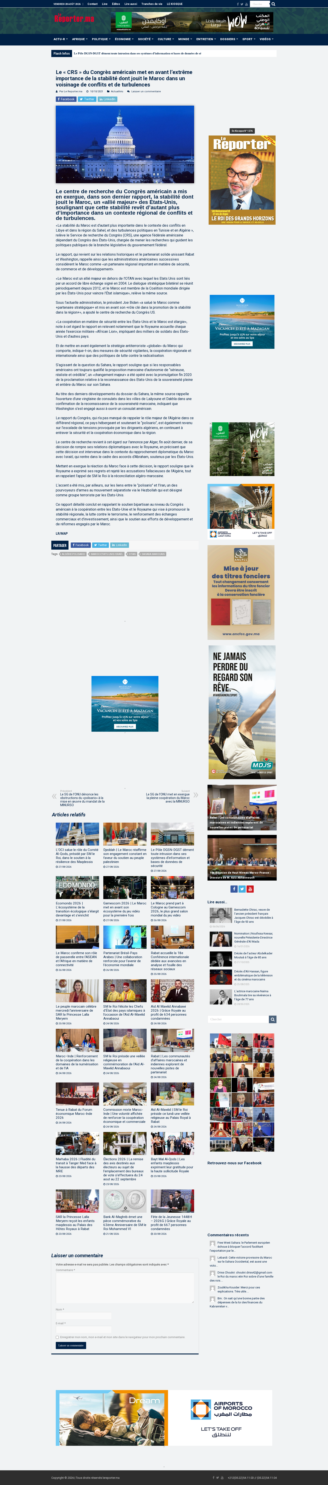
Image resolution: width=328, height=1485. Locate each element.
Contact (92, 4)
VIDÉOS (265, 39)
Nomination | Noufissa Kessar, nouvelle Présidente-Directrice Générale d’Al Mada (253, 937)
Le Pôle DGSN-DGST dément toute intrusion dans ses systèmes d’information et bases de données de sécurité (172, 858)
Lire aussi (131, 4)
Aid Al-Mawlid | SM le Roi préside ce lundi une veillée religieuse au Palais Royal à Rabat (171, 1116)
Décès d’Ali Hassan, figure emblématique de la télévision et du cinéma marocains (253, 975)
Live (105, 4)
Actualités (117, 91)
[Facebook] (238, 4)
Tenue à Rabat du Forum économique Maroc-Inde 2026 (74, 1114)
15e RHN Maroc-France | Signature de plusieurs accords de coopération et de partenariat (237, 872)
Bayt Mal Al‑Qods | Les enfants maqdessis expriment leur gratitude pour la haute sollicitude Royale (172, 1165)
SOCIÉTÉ (144, 39)
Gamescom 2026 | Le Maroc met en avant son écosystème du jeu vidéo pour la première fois (124, 909)
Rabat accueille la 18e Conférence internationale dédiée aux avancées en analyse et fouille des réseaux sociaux (170, 961)
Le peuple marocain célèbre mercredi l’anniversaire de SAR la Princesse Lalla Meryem (76, 1012)
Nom (60, 1309)
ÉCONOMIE (123, 39)
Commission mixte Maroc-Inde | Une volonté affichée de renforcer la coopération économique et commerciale (124, 1116)
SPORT (247, 39)
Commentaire (65, 1270)
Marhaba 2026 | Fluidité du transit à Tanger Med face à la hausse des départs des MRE (76, 1165)
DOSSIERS (227, 39)
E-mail (61, 1323)
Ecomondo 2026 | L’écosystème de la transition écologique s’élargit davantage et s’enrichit (77, 909)
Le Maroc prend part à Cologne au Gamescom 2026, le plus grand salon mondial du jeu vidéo (169, 909)
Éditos (116, 4)
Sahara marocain (153, 554)
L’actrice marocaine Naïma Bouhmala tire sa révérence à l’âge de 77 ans (252, 995)
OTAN (132, 554)
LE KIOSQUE (175, 4)
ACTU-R (59, 39)
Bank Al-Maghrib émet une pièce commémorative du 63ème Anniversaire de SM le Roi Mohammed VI (124, 1223)
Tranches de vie (151, 4)
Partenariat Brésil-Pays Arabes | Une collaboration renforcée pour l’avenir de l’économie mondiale (122, 959)
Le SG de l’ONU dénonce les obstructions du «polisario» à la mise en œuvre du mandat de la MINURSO (82, 798)
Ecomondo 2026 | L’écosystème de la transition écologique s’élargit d (117, 53)
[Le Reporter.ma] (75, 17)
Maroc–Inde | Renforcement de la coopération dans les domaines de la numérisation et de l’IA (77, 1062)
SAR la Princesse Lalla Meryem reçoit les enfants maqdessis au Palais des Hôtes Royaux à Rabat (75, 1223)
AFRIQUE (78, 39)
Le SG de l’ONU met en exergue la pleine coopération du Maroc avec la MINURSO (168, 796)
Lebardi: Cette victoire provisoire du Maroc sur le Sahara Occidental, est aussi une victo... (241, 1261)
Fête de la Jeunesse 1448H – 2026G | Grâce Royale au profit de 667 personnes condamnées (171, 1223)
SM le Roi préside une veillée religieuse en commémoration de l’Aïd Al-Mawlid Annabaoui (124, 1062)
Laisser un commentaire (146, 91)
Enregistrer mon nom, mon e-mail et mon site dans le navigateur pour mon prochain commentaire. (122, 1337)
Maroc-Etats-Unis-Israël (107, 554)
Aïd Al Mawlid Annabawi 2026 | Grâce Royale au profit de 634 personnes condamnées (169, 1012)
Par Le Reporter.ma (70, 91)
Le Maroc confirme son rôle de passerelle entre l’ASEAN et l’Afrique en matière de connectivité (76, 959)
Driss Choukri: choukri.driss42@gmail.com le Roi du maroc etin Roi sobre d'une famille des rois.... (241, 1276)
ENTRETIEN (204, 39)
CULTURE (164, 39)
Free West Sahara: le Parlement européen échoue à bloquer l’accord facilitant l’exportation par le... (240, 1246)
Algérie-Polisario (73, 554)
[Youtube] (246, 4)
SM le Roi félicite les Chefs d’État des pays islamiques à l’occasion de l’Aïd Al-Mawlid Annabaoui (124, 1012)
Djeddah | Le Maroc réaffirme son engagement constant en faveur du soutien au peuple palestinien (125, 856)
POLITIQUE (100, 39)
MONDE (183, 39)
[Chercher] (273, 4)
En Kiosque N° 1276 (242, 131)
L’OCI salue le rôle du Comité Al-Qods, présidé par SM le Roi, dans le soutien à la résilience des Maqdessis (77, 856)
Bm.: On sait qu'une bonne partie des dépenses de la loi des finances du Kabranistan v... (237, 1302)
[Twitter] (242, 4)
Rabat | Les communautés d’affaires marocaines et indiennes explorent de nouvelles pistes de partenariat (170, 1064)
